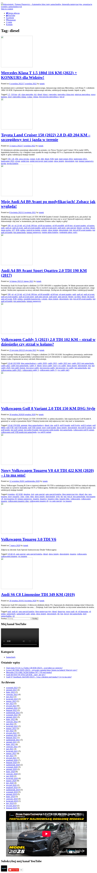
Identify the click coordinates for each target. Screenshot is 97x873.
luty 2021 (10, 756)
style (58, 496)
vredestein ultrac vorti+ (68, 232)
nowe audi (70, 611)
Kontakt (9, 24)
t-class (29, 97)
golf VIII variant (34, 428)
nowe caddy (47, 366)
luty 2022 (10, 731)
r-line (27, 496)
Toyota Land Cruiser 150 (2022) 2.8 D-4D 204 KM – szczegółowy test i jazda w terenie (45, 137)
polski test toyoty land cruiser (41, 161)
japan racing (6, 230)
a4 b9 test (68, 225)
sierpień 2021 (11, 742)
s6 (76, 611)
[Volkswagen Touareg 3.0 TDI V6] (17, 533)
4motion (26, 494)
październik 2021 (13, 740)
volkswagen (75, 499)
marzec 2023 (11, 701)
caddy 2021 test (64, 363)
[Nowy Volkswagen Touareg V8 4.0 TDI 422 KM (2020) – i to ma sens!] (17, 464)
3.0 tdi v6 (11, 554)
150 (8, 159)
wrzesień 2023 (12, 688)
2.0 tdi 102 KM (13, 363)
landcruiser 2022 (7, 161)
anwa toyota (24, 159)
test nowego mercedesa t (49, 97)
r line (22, 496)
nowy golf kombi (49, 428)
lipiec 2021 (10, 744)
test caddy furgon (18, 368)
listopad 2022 (11, 710)
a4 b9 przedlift (58, 225)
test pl (62, 97)
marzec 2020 (11, 781)
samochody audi (23, 614)
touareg (36, 499)
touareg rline (64, 499)
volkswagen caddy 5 (30, 370)
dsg (51, 425)
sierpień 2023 (11, 690)
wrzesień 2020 (12, 767)
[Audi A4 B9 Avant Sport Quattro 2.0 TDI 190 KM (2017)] (17, 264)
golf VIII (9, 428)
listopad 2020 (11, 762)
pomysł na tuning (33, 230)
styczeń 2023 (11, 706)
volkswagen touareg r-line (18, 501)
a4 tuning (90, 225)
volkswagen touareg (9, 556)
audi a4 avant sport (49, 228)
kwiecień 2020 (12, 778)
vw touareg (67, 501)
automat (24, 425)
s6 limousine (83, 611)
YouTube (11, 15)
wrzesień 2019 (12, 792)
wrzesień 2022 (12, 715)
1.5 (8, 94)
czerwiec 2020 (12, 774)
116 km (14, 94)
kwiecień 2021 (12, 751)
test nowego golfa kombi (49, 430)
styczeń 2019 (11, 806)
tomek (42, 84)
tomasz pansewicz (86, 161)
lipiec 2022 (10, 719)
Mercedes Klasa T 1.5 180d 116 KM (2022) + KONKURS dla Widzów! (39, 75)
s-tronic (44, 230)
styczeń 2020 (11, 785)
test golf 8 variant (85, 428)
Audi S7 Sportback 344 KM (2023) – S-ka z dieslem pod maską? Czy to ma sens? (39, 677)
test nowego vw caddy (65, 368)
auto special (71, 228)
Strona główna (14, 13)
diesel (40, 94)
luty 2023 (10, 703)
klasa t (45, 94)
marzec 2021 (11, 753)
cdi (19, 94)
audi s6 (15, 611)
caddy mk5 (5, 366)
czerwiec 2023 (12, 694)
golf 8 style (75, 425)
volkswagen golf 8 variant (83, 430)
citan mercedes (27, 94)
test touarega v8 (10, 499)
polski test (25, 161)
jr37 (13, 230)
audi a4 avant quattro (32, 228)
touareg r (43, 499)
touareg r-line (53, 499)
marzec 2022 (11, 728)
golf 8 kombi (65, 425)
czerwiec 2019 (12, 799)
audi (2, 228)
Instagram (12, 20)
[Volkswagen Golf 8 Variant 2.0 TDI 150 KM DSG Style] (17, 402)
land (56, 159)
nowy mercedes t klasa (17, 97)
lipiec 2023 (10, 692)
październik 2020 (13, 765)
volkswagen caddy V (48, 370)
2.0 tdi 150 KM (13, 425)
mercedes (53, 94)
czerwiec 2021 (12, 747)
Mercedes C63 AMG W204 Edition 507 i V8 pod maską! (29, 672)
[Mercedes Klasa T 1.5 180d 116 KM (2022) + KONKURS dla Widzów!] (17, 67)
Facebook (10, 18)
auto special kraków (53, 494)
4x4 (32, 494)
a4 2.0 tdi (18, 225)
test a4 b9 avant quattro (82, 230)
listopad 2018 (11, 808)
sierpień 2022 (11, 717)
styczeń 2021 (11, 758)
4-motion (11, 494)
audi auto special (41, 297)
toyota (3, 163)
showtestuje (69, 161)
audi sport (61, 228)
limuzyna (61, 611)
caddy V (32, 366)
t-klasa (35, 97)
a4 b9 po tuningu (44, 225)
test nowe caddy (32, 368)
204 (16, 159)
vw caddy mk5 (63, 370)
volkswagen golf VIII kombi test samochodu (19, 432)
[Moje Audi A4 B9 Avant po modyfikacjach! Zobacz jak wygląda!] (17, 195)
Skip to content (7, 9)
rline (32, 496)
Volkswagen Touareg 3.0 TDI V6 (28, 539)
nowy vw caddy (59, 366)
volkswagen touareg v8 (39, 501)
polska (22, 230)
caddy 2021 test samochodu (83, 363)
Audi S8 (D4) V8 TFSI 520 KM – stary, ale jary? (25, 675)
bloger (79, 228)
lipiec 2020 (10, 772)
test (76, 161)
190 (8, 225)
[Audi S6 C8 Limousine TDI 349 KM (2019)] (17, 588)
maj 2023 (10, 697)
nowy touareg (13, 496)
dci (35, 94)
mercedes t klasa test (66, 94)
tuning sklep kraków (50, 232)
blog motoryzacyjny (70, 494)
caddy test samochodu (19, 366)
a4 (12, 225)
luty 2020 (10, 783)
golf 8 (56, 425)
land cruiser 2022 (66, 159)
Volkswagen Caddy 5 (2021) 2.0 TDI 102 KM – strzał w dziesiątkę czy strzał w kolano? (48, 341)
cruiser (32, 159)
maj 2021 (10, 749)
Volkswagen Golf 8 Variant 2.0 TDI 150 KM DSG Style (48, 408)
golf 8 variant (86, 425)
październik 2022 (13, 713)
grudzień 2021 (12, 735)
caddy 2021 (52, 363)
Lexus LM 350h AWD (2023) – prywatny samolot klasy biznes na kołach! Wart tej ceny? (41, 670)
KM (52, 159)
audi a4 (8, 228)
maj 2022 (10, 724)
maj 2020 (10, 776)
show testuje (59, 161)
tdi (62, 496)
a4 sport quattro (80, 225)
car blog (86, 228)
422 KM (19, 494)
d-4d (38, 159)
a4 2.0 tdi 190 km (30, 225)
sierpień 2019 (11, 794)
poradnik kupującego (32, 299)
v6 (14, 616)
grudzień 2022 (12, 708)
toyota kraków (12, 163)
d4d (42, 159)
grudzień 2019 (12, 787)
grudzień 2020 (12, 760)
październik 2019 (13, 790)
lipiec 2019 (10, 796)
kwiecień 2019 (12, 801)
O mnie (9, 22)
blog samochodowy (28, 363)
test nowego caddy (47, 368)
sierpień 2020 (11, 769)
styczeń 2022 (11, 733)
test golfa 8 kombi (31, 430)
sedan (33, 614)
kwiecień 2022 (12, 726)
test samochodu (19, 232)
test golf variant (17, 430)
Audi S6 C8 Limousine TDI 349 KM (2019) (38, 594)
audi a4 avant (17, 228)
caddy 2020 (42, 363)
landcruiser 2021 (80, 159)
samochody (11, 614)
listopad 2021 (11, 737)
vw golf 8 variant (44, 432)
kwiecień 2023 (12, 699)
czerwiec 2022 (12, 722)
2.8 (12, 159)
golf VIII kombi (20, 428)
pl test (17, 161)
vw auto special (55, 501)
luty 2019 (10, 803)
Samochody (11, 657)
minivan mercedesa (82, 94)
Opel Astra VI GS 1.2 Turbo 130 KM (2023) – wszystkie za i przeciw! (34, 668)
